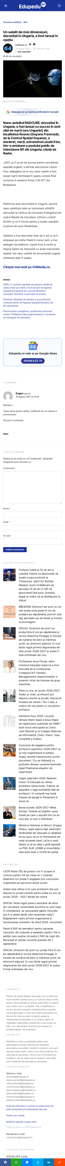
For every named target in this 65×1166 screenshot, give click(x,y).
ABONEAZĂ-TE (33, 360)
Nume (7, 508)
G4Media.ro (21, 45)
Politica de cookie (15, 1115)
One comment (24, 52)
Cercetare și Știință (12, 22)
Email (6, 522)
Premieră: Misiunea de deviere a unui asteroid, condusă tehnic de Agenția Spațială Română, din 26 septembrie (28, 302)
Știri (25, 22)
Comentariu (9, 468)
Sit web (7, 535)
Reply (5, 434)
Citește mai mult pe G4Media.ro (26, 267)
